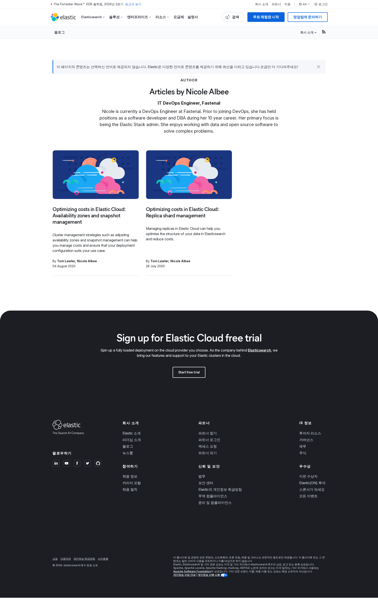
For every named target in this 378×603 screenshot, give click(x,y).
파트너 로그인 (209, 440)
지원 (287, 4)
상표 (55, 558)
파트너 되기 (207, 453)
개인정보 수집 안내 (184, 575)
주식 (302, 453)
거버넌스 (306, 440)
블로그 (59, 32)
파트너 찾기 (207, 433)
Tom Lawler (66, 261)
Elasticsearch (259, 350)
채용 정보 (129, 476)
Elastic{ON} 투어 (312, 483)
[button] (318, 66)
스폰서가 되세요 (312, 489)
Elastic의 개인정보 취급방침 (220, 489)
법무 (201, 476)
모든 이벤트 (308, 496)
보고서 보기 (133, 4)
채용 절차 (129, 489)
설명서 (192, 17)
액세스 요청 (207, 446)
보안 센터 (205, 483)
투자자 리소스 (310, 433)
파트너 (276, 4)
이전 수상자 (308, 476)
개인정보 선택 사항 (209, 575)
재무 (302, 446)
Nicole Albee (87, 261)
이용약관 (65, 558)
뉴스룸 (127, 453)
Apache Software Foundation (192, 571)
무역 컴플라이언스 (212, 496)
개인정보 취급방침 (84, 558)
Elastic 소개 (131, 433)
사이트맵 (103, 558)
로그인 (323, 4)
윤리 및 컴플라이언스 (215, 502)
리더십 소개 (131, 440)
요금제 (178, 17)
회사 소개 (261, 4)
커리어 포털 (131, 483)
